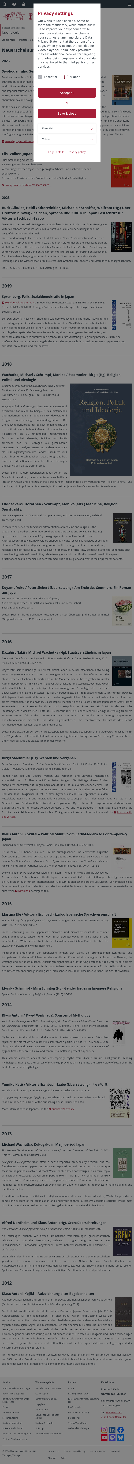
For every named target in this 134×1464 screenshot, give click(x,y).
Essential (50, 77)
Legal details (56, 152)
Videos (75, 77)
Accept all (67, 93)
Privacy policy (77, 152)
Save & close (67, 113)
